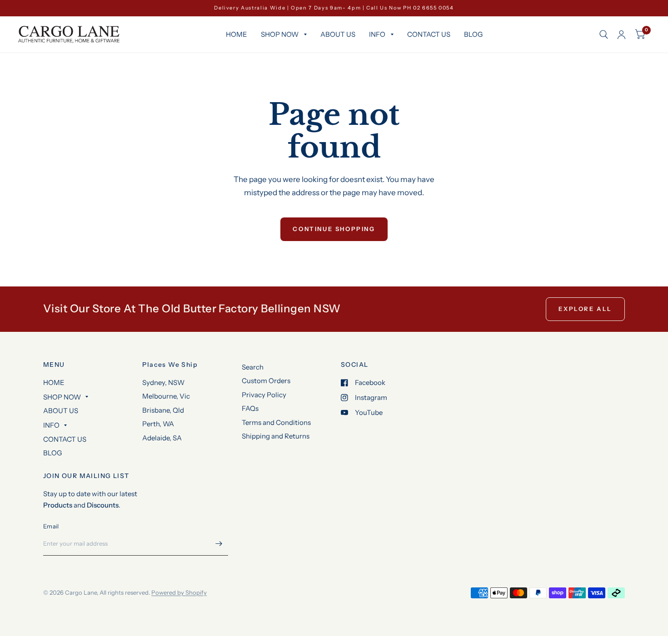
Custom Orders (266, 380)
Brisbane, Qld (163, 410)
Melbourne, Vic (166, 396)
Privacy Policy (264, 394)
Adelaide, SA (162, 438)
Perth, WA (158, 423)
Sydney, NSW (163, 382)
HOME (236, 34)
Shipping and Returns (275, 436)
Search (253, 367)
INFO (377, 34)
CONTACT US (428, 34)
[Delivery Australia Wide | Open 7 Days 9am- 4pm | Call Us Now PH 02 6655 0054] (334, 8)
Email (51, 526)
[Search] (604, 34)
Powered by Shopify (179, 592)
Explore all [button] (585, 308)
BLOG (473, 34)
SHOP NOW (280, 34)
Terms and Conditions (276, 422)
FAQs (250, 408)
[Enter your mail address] (219, 544)
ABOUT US (337, 34)
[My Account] (621, 34)
